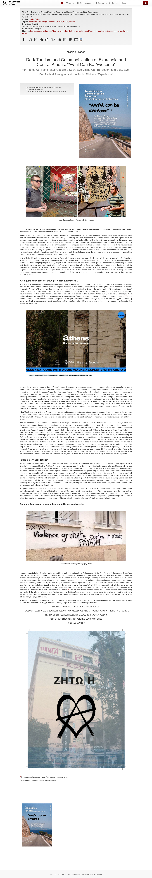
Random (53, 874)
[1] (125, 295)
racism (59, 21)
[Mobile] (109, 3)
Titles (68, 874)
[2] (68, 589)
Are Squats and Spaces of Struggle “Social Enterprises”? (44, 87)
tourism (72, 21)
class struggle (43, 21)
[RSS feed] (113, 3)
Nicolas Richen (34, 19)
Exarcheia (52, 21)
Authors (75, 874)
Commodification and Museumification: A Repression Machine (46, 91)
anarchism (33, 21)
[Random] (116, 3)
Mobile (99, 874)
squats (65, 21)
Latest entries (90, 874)
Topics (81, 874)
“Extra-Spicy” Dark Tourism (34, 89)
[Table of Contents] (62, 3)
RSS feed (61, 874)
